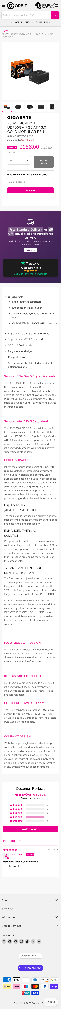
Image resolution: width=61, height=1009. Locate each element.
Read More (30, 250)
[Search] (55, 15)
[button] (16, 817)
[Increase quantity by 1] (27, 160)
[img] (10, 849)
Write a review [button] (30, 829)
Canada (29, 955)
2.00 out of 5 (39, 794)
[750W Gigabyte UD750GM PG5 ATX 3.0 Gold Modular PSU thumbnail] (7, 107)
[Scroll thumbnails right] (56, 107)
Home (5, 30)
